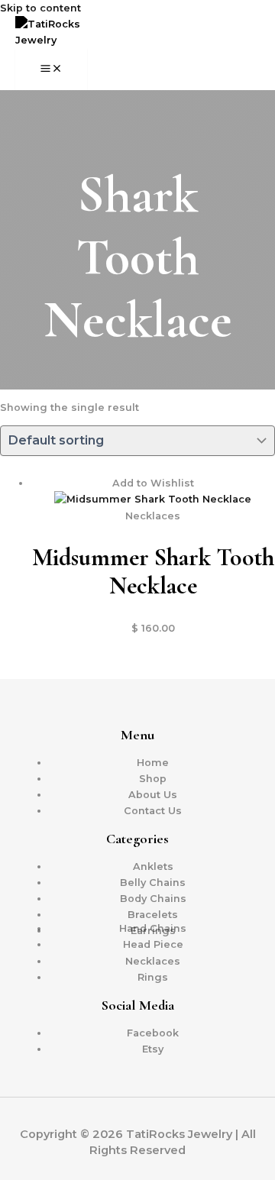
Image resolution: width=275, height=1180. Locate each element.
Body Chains (153, 898)
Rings (153, 977)
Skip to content (40, 8)
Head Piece (153, 944)
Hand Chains (152, 928)
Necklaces (152, 961)
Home (153, 762)
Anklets (153, 866)
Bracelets (153, 914)
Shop (153, 778)
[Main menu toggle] (51, 69)
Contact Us (153, 810)
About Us (152, 794)
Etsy (152, 1049)
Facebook (153, 1033)
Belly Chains (153, 882)
